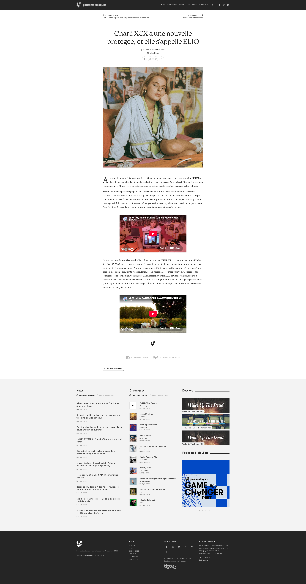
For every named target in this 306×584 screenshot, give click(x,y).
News (163, 5)
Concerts (203, 5)
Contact (206, 558)
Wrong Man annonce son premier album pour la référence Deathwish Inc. (98, 511)
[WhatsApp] (155, 58)
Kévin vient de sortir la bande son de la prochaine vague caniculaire (95, 452)
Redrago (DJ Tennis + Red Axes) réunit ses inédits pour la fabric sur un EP (97, 488)
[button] (199, 510)
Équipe (205, 560)
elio (151, 53)
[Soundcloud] (185, 547)
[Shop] (228, 5)
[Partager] (161, 58)
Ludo (147, 49)
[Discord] (179, 547)
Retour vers (114, 368)
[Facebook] (219, 5)
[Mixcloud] (192, 547)
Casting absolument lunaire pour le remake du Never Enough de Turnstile (99, 428)
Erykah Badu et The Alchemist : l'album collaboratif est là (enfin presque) (95, 464)
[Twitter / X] (150, 58)
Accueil (132, 545)
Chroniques (172, 5)
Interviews (193, 5)
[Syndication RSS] (166, 552)
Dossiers (183, 5)
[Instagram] (223, 5)
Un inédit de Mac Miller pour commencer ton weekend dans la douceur (98, 416)
